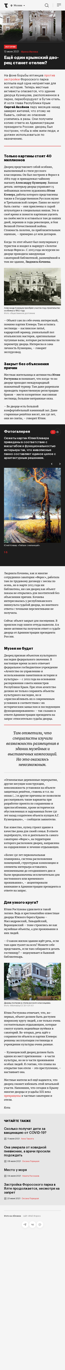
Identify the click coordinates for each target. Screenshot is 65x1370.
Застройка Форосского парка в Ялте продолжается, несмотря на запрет (32, 1188)
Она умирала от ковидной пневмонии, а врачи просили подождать (27, 1151)
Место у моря (15, 1170)
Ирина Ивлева (29, 52)
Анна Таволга (27, 1139)
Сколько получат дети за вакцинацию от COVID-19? (25, 1130)
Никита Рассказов (30, 1176)
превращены (12, 1095)
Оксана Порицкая (30, 1161)
